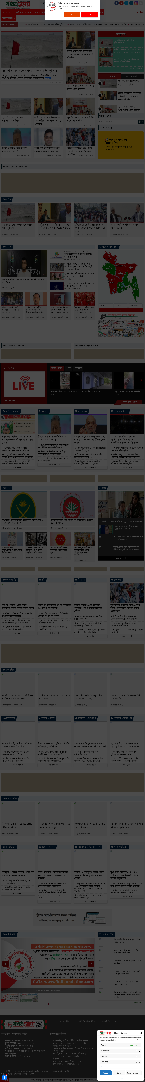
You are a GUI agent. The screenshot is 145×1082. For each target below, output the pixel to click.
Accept (105, 1073)
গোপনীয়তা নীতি (120, 1078)
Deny (119, 1073)
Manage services (104, 1066)
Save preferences (133, 1073)
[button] (140, 1033)
